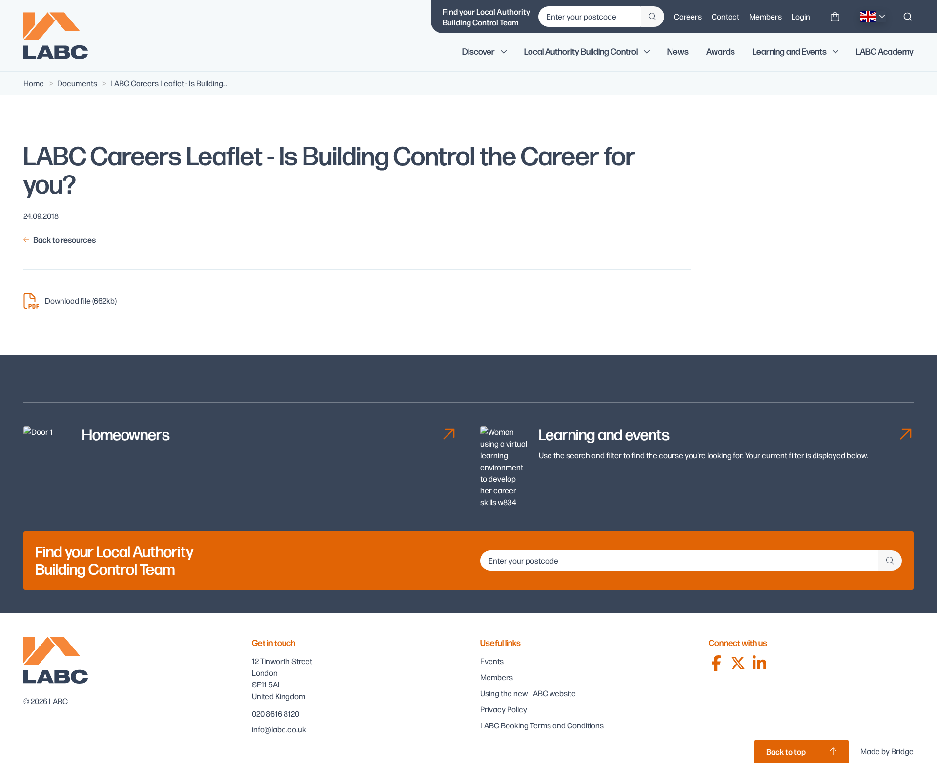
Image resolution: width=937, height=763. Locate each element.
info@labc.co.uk (279, 729)
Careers (688, 16)
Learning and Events (790, 51)
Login (801, 16)
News (678, 51)
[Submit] (652, 16)
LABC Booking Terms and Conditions (542, 725)
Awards (720, 51)
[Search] (908, 16)
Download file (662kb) (81, 300)
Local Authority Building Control (581, 51)
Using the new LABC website (528, 693)
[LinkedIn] (759, 663)
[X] (738, 663)
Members (765, 16)
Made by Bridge (887, 751)
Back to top (786, 751)
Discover (478, 51)
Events (492, 661)
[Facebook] (716, 663)
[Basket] (835, 16)
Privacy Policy (503, 709)
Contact (725, 16)
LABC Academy (885, 51)
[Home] (62, 35)
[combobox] (908, 16)
